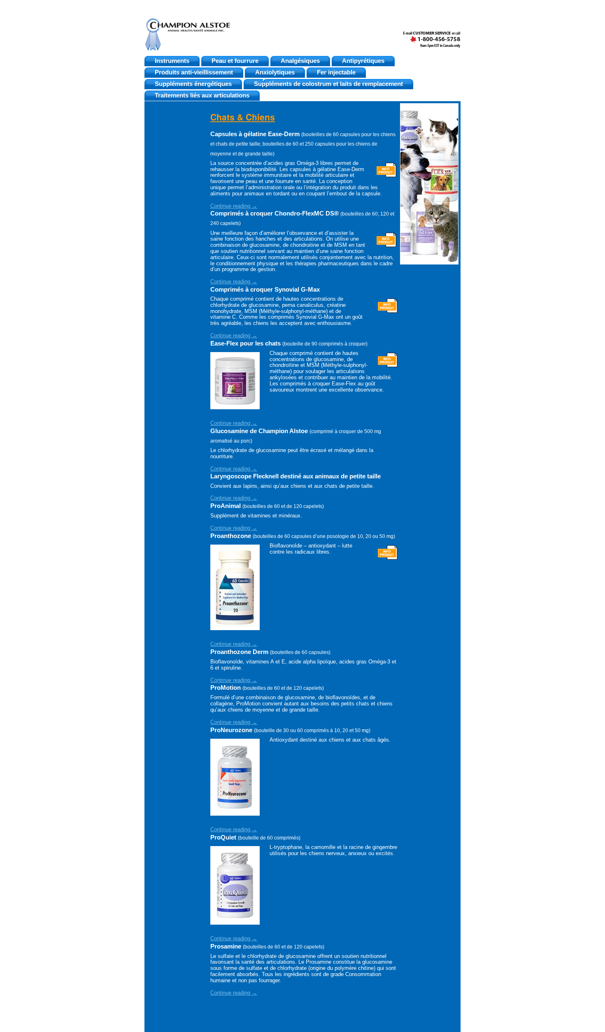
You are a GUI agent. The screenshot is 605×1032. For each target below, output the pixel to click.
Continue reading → (233, 206)
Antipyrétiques (363, 61)
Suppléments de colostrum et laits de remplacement (328, 84)
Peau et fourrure (235, 61)
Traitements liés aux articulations (202, 95)
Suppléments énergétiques (193, 84)
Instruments (172, 61)
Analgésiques (300, 61)
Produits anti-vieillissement (194, 72)
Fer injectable (336, 72)
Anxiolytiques (275, 72)
